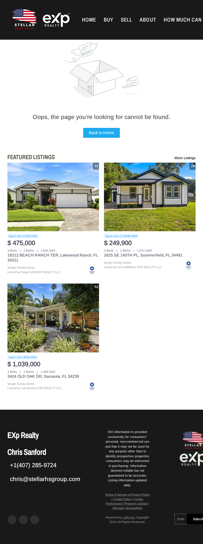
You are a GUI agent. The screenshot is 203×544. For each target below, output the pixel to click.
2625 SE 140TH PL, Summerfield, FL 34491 (143, 255)
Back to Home (101, 133)
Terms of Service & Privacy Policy (127, 494)
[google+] (34, 519)
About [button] (148, 20)
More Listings (185, 158)
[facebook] (11, 519)
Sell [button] (126, 20)
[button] (24, 20)
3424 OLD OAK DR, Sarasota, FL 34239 (43, 376)
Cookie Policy (122, 499)
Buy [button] (108, 20)
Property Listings (136, 503)
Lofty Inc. (129, 517)
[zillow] (23, 519)
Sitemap (118, 508)
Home (89, 20)
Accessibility (134, 508)
